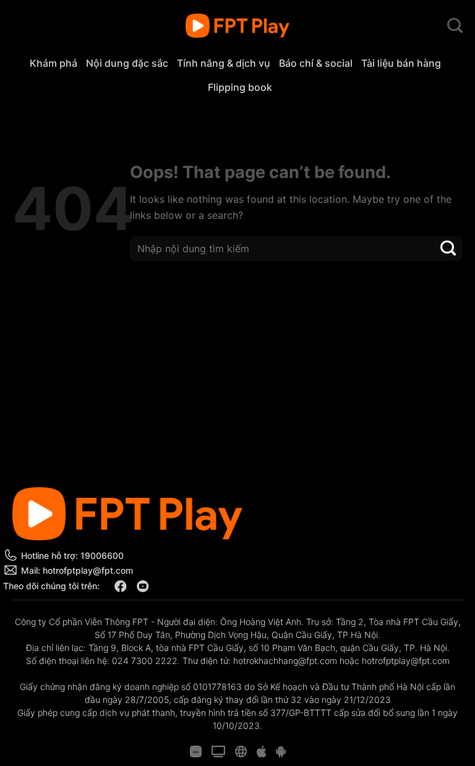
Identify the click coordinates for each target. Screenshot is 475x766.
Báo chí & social (316, 63)
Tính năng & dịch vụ (223, 63)
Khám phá (53, 63)
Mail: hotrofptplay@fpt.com (77, 570)
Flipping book (240, 87)
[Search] (455, 26)
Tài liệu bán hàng (401, 63)
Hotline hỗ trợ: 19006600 (72, 555)
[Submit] (448, 248)
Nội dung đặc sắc (127, 63)
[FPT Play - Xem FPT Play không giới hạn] (238, 26)
